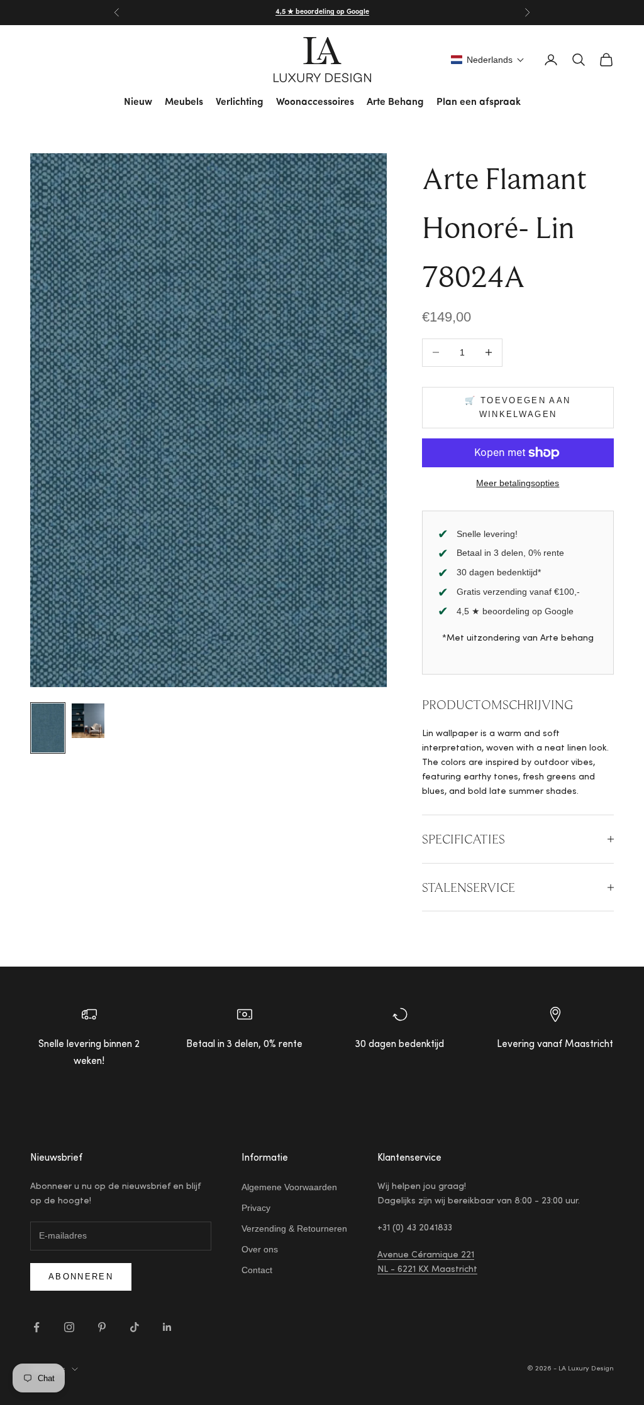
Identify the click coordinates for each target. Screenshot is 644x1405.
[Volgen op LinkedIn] (167, 1327)
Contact (257, 1270)
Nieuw (138, 102)
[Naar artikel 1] (47, 728)
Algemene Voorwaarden (289, 1187)
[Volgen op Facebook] (36, 1327)
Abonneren (80, 1276)
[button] (488, 60)
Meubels (184, 102)
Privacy (256, 1208)
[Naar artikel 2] (88, 720)
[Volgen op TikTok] (134, 1327)
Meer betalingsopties (517, 483)
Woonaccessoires (315, 102)
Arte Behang (395, 102)
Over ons (260, 1249)
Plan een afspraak (478, 102)
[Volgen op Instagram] (69, 1327)
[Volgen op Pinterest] (102, 1327)
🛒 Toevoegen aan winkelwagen (517, 407)
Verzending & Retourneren (294, 1228)
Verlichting (240, 102)
